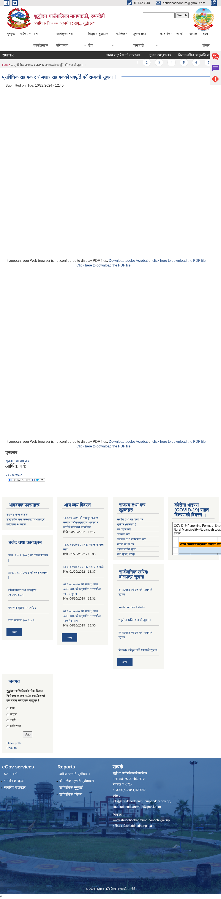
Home (6, 65)
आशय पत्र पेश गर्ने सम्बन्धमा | (113, 55)
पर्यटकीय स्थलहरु (16, 524)
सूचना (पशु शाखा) (149, 55)
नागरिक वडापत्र (14, 787)
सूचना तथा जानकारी (139, 39)
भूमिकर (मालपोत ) (126, 524)
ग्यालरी (180, 34)
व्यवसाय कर (123, 534)
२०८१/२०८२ (13, 475)
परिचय (24, 34)
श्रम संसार (206, 39)
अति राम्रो (15, 726)
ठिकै (12, 708)
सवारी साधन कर (125, 544)
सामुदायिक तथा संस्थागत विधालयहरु (25, 519)
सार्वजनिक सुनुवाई (71, 787)
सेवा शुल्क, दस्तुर (126, 554)
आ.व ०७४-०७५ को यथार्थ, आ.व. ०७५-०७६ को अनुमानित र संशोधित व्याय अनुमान (82, 589)
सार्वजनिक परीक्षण (70, 794)
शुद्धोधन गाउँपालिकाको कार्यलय (130, 773)
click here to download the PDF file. (179, 260)
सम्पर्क (193, 34)
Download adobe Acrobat (128, 260)
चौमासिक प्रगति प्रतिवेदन (76, 781)
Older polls (13, 743)
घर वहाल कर (124, 529)
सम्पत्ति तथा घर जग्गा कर (130, 519)
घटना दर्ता (10, 774)
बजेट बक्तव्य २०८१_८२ (21, 620)
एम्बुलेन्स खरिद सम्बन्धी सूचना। (134, 620)
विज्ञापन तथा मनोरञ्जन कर (131, 539)
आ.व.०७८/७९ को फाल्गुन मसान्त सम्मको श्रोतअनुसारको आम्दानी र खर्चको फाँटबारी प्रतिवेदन (80, 522)
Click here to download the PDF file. (103, 265)
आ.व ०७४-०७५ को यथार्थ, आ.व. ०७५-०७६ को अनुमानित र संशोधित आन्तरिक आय (82, 615)
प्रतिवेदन (122, 34)
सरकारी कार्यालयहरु (17, 514)
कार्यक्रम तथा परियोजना (65, 39)
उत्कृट (13, 714)
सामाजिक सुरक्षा (14, 781)
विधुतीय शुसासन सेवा (98, 39)
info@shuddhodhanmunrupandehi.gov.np (141, 801)
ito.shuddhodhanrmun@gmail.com (137, 807)
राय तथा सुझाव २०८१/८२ (22, 607)
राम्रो (13, 720)
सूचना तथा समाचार (17, 461)
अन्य (14, 632)
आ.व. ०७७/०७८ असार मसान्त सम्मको (83, 567)
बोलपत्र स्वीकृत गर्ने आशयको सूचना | (138, 650)
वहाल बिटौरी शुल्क (126, 549)
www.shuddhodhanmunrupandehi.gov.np (141, 820)
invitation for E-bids (131, 607)
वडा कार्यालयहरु (40, 39)
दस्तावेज (165, 34)
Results (11, 747)
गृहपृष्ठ (11, 34)
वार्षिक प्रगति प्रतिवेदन (74, 774)
